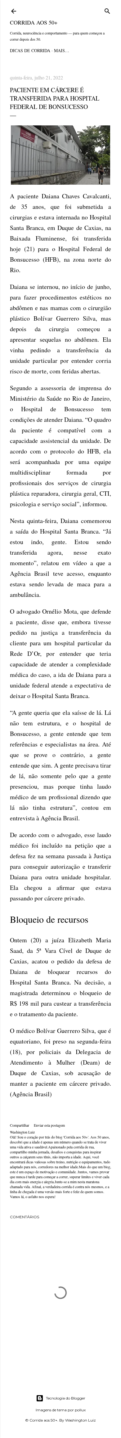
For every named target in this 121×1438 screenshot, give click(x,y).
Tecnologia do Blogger (65, 1398)
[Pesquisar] (107, 10)
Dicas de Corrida (30, 50)
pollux (80, 1410)
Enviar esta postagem (49, 1125)
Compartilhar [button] (19, 1125)
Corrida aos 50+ (33, 22)
